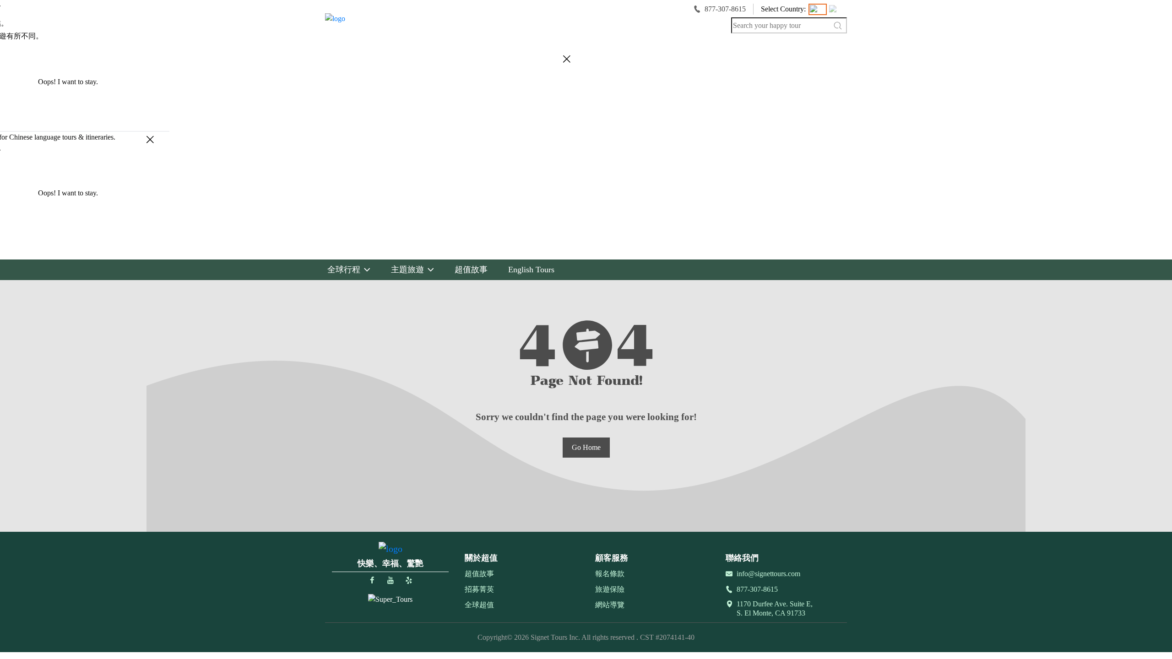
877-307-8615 (725, 9)
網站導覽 (609, 605)
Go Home (586, 447)
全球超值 (479, 605)
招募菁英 (479, 589)
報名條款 (609, 574)
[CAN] (837, 9)
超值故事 (479, 574)
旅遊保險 (609, 589)
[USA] (817, 9)
